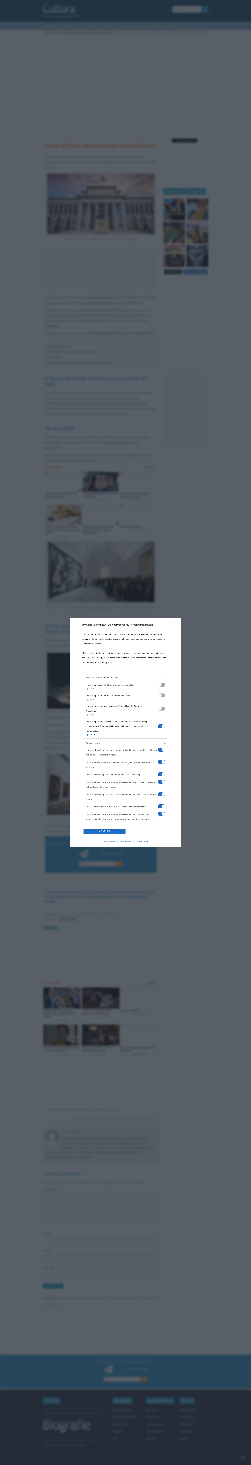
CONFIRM (104, 831)
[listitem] (125, 677)
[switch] (161, 685)
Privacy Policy (142, 841)
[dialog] (125, 732)
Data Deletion (109, 841)
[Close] (176, 623)
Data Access (125, 841)
